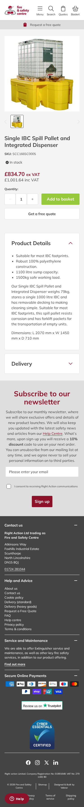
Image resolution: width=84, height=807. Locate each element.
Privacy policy (14, 624)
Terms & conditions (18, 629)
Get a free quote (42, 214)
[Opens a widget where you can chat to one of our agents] (16, 799)
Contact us (12, 593)
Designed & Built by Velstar (64, 786)
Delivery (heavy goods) (20, 606)
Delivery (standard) (17, 602)
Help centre (12, 620)
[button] (42, 243)
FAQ (7, 615)
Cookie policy (13, 597)
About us (10, 588)
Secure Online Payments (25, 675)
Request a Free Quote (20, 611)
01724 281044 (14, 569)
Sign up (42, 501)
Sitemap (42, 784)
